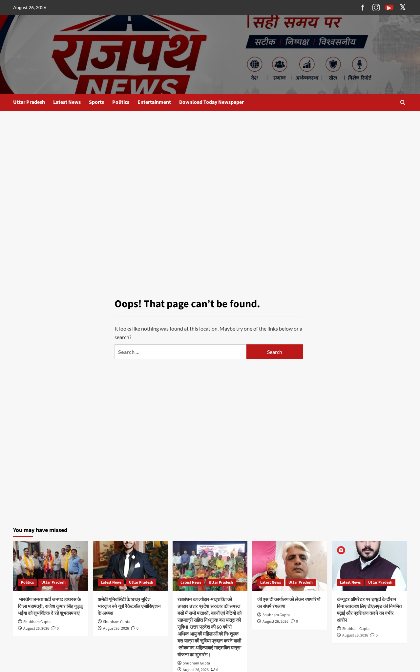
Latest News (67, 102)
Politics (120, 102)
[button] (403, 102)
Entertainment (154, 102)
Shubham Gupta (37, 622)
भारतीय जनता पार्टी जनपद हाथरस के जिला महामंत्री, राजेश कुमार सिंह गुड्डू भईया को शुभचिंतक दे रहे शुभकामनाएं (50, 606)
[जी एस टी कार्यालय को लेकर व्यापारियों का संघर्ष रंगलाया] (289, 566)
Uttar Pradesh (29, 102)
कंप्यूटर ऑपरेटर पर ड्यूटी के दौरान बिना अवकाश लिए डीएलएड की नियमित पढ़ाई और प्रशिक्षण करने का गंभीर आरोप (369, 610)
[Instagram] (376, 7)
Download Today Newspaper (211, 102)
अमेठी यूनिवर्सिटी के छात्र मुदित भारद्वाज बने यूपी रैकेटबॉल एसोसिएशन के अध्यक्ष (129, 606)
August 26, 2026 (36, 628)
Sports (96, 102)
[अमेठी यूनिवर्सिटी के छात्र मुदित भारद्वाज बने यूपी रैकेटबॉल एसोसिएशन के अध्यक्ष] (130, 566)
